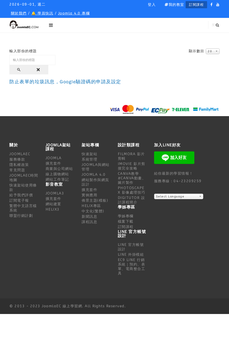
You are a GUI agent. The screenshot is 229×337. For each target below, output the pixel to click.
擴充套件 (53, 163)
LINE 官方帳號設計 (131, 247)
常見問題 (17, 170)
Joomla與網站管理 (96, 167)
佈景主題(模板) (95, 200)
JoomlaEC (19, 154)
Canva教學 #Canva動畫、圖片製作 (132, 178)
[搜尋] (19, 69)
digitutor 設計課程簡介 (131, 200)
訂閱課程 (196, 5)
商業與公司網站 (59, 169)
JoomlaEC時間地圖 (23, 177)
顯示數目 (196, 51)
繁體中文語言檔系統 (23, 208)
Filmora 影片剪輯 (131, 156)
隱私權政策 (19, 165)
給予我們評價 (21, 195)
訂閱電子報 (19, 200)
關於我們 (19, 13)
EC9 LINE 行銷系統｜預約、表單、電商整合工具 (131, 266)
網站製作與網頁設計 (95, 182)
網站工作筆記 (57, 179)
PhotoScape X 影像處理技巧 (131, 190)
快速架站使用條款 (23, 187)
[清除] (39, 69)
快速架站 (89, 154)
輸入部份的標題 (23, 51)
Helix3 (53, 209)
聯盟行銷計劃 (21, 216)
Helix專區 (91, 206)
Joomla (54, 158)
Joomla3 (55, 193)
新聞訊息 (89, 216)
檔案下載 (126, 221)
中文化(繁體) (93, 211)
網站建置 (53, 204)
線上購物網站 (57, 174)
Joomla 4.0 (94, 174)
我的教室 (176, 4)
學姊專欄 (126, 216)
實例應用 (89, 195)
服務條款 (17, 159)
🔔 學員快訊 (42, 13)
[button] (152, 4)
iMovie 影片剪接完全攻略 (131, 166)
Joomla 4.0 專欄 (74, 13)
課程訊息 (89, 222)
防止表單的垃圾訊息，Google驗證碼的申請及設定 (65, 81)
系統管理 (89, 159)
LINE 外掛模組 (131, 254)
